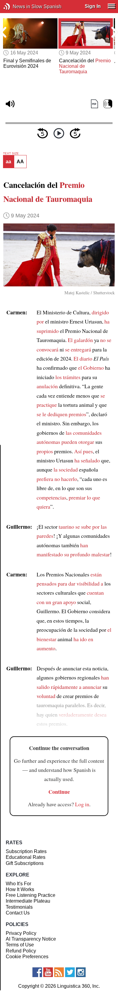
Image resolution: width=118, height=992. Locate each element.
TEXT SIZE (11, 153)
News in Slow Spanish (16, 6)
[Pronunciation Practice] (108, 104)
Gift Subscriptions (25, 863)
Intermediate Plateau (28, 901)
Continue (59, 792)
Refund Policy (21, 950)
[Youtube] (48, 972)
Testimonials (19, 907)
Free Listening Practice (30, 895)
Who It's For (18, 883)
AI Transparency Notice (31, 939)
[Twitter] (70, 972)
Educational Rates (25, 857)
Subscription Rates (26, 851)
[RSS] (59, 972)
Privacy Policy (21, 933)
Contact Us (18, 912)
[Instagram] (81, 972)
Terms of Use (20, 944)
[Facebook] (37, 972)
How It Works (20, 889)
